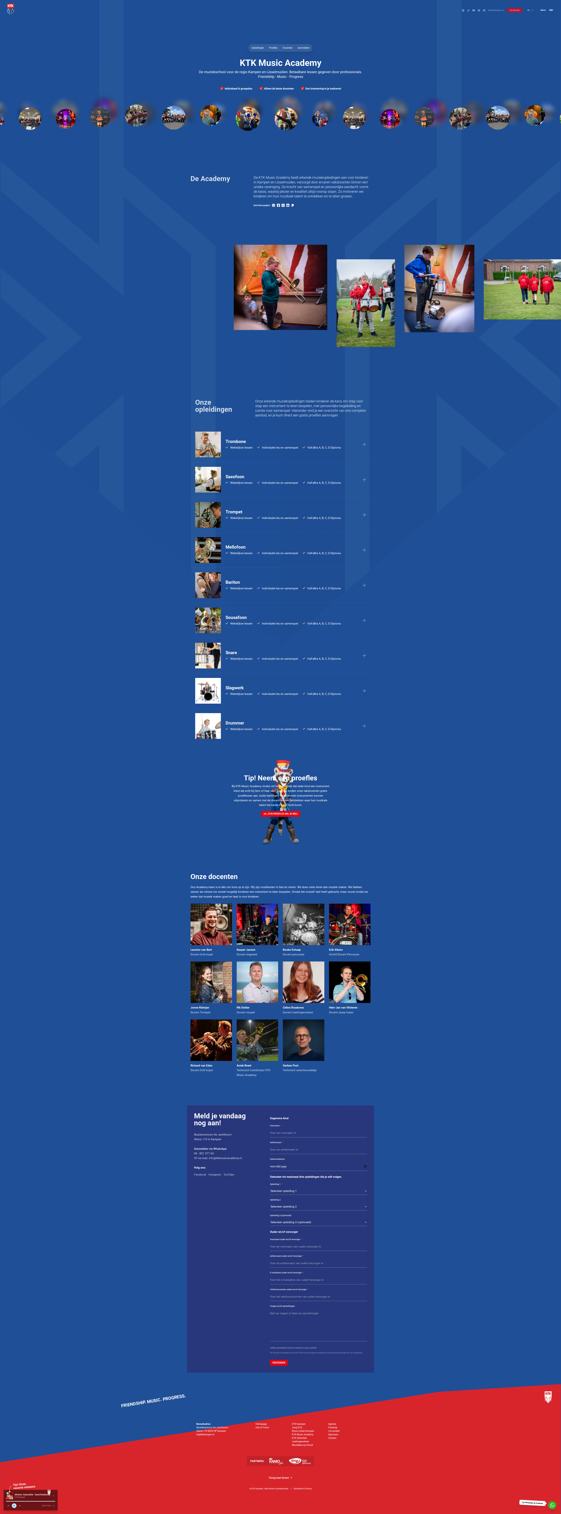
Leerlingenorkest (300, 1441)
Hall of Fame (262, 1427)
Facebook (200, 1174)
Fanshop (332, 1427)
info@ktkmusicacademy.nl (225, 1158)
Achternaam (276, 1142)
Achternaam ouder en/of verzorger (287, 1256)
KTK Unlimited (299, 1438)
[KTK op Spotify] (463, 10)
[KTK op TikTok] (468, 10)
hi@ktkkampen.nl (496, 10)
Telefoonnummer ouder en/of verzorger (289, 1289)
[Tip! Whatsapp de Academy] (552, 1505)
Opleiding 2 (275, 1200)
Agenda (332, 1424)
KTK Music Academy (302, 1434)
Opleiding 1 (276, 1184)
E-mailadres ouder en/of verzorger (287, 1272)
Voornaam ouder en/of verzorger (286, 1239)
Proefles (273, 47)
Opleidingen (258, 47)
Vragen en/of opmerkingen (282, 1306)
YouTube (229, 1174)
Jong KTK (297, 1427)
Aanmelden (303, 47)
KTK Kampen (298, 1424)
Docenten (287, 47)
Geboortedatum (277, 1159)
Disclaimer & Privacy (303, 1488)
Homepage (261, 1424)
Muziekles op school (302, 1445)
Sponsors (333, 1434)
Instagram (215, 1174)
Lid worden (334, 1431)
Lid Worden (515, 10)
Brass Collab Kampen (303, 1431)
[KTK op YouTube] (473, 10)
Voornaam (276, 1125)
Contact (332, 1438)
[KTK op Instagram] (478, 10)
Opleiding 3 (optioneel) (280, 1215)
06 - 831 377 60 (204, 1153)
